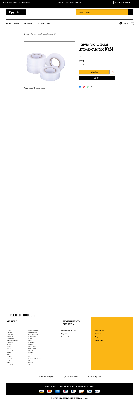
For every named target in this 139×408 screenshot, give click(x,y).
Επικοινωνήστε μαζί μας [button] (68, 331)
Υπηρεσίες (64, 334)
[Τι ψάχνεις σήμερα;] (130, 12)
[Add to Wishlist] (112, 72)
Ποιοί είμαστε (99, 331)
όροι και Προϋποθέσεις (71, 377)
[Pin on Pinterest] (84, 87)
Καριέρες (98, 334)
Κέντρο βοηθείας (66, 337)
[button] (132, 23)
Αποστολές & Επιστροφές (46, 377)
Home (26, 34)
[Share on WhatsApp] (87, 87)
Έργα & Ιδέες (99, 340)
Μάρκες (97, 337)
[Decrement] (80, 65)
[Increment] (86, 65)
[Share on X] (91, 87)
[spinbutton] (83, 65)
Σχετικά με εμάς (7, 2)
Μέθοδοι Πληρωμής (94, 377)
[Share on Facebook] (80, 87)
